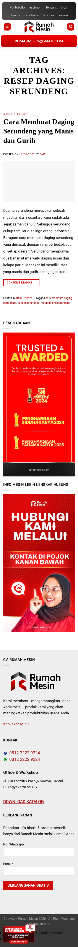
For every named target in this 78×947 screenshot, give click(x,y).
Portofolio (17, 7)
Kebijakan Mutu (16, 724)
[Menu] (7, 27)
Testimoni (35, 7)
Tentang (51, 7)
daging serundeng (28, 302)
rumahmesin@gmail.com (39, 41)
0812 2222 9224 (23, 753)
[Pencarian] (70, 27)
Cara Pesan (31, 15)
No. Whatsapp (13, 844)
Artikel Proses (15, 114)
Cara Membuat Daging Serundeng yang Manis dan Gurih (38, 131)
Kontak (48, 15)
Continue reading (21, 282)
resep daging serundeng (55, 302)
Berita (15, 15)
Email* (8, 864)
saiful (44, 154)
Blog (63, 7)
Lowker (62, 15)
